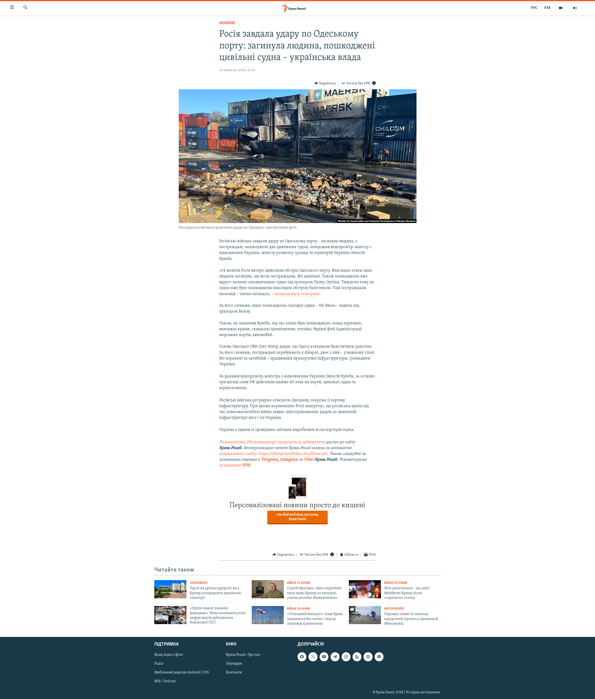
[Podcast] (368, 656)
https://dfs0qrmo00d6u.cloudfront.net (292, 454)
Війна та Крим (298, 583)
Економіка (198, 583)
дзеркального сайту (237, 454)
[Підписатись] (379, 656)
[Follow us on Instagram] (346, 656)
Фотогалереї (394, 609)
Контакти (234, 672)
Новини (227, 23)
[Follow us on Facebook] (302, 656)
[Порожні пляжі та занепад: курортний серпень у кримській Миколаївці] (365, 615)
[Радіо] (575, 8)
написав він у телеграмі (296, 294)
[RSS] (357, 656)
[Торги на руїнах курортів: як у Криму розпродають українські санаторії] (170, 589)
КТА (547, 8)
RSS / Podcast (165, 681)
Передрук (234, 664)
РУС (534, 8)
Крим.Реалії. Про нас (243, 655)
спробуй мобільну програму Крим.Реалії (297, 517)
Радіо (158, 664)
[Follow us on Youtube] (324, 656)
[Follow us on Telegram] (335, 656)
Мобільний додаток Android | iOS (181, 672)
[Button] (325, 83)
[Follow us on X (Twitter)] (312, 656)
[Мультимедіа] (561, 8)
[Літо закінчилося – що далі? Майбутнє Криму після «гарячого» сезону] (365, 589)
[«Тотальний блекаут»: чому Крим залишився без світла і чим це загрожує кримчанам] (268, 615)
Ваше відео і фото (168, 655)
